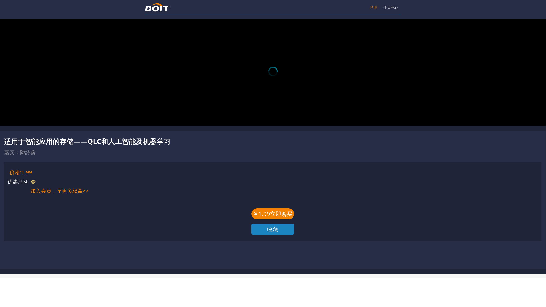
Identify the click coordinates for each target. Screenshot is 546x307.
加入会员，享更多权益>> (59, 190)
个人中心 (358, 7)
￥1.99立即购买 (273, 214)
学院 (334, 7)
